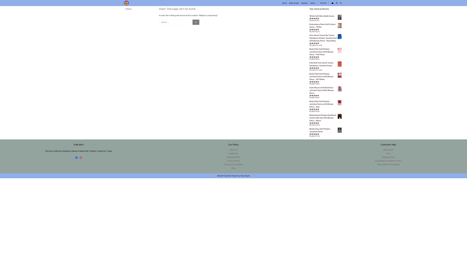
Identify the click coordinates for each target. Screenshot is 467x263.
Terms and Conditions (233, 164)
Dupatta (304, 3)
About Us (234, 150)
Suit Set (323, 3)
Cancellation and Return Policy (388, 161)
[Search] (196, 22)
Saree (312, 3)
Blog (233, 168)
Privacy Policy (234, 161)
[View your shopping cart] (332, 3)
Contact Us (233, 153)
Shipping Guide (388, 157)
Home (284, 3)
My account (388, 150)
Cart (388, 153)
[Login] (337, 3)
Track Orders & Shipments (388, 164)
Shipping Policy (233, 157)
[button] (341, 3)
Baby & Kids (294, 3)
